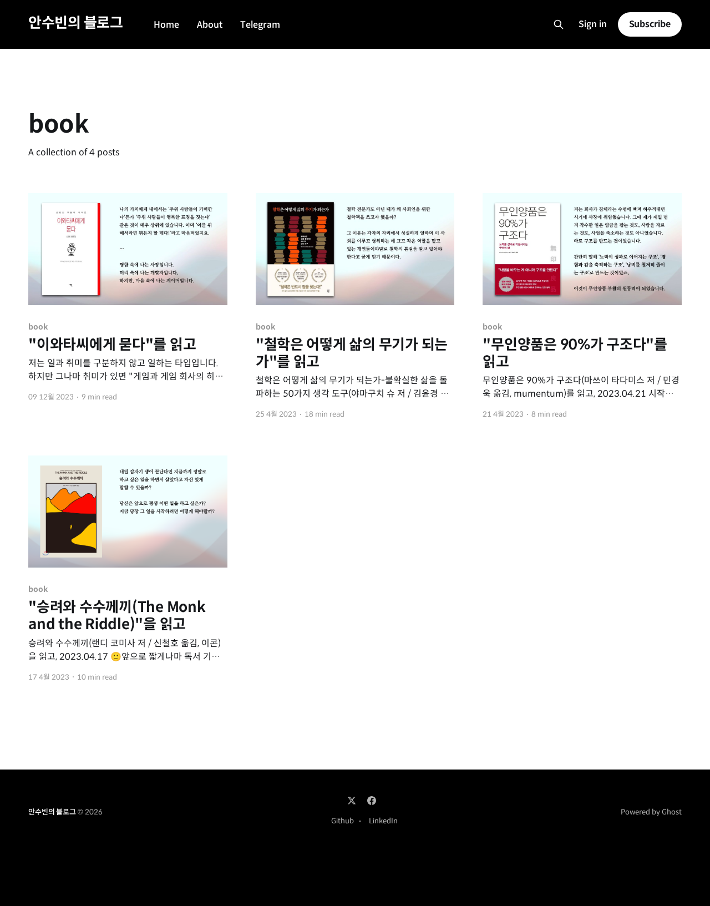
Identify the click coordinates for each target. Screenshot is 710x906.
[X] (351, 800)
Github (342, 821)
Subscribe (650, 24)
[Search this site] (558, 24)
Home (166, 25)
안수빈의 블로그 (75, 23)
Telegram (260, 25)
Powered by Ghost (651, 812)
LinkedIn (383, 821)
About (209, 25)
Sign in (593, 24)
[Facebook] (371, 800)
